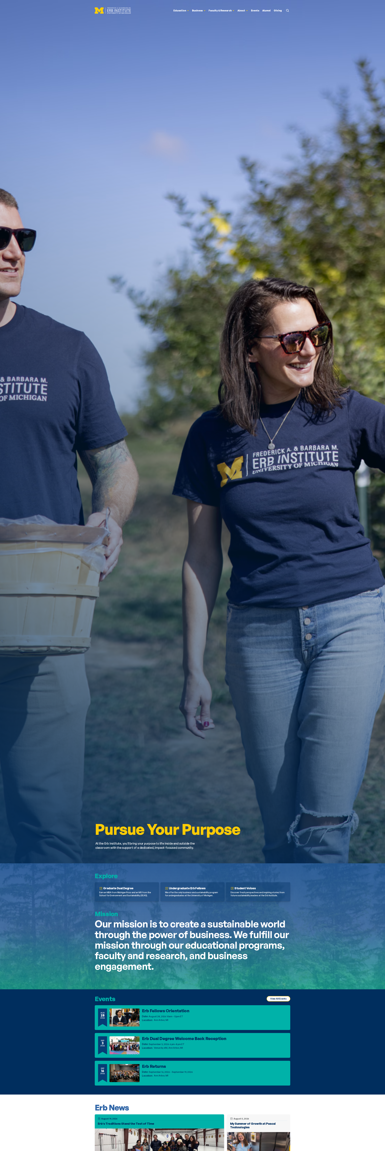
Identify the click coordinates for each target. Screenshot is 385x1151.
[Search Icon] (287, 10)
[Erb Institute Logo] (113, 10)
